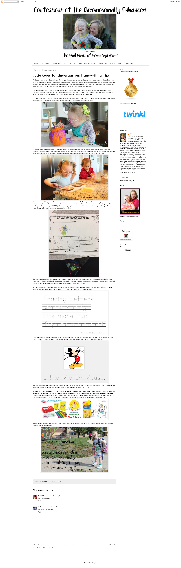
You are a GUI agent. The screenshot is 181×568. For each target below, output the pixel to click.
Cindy (39, 507)
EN (130, 134)
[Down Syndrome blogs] (131, 100)
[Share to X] (56, 481)
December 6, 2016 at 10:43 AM (52, 496)
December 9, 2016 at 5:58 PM (50, 507)
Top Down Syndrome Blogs (128, 103)
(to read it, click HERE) (51, 206)
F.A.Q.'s (72, 63)
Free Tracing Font (40, 287)
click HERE (77, 289)
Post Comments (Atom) (48, 548)
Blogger (94, 563)
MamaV (40, 496)
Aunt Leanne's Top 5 (87, 63)
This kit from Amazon (95, 395)
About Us (45, 63)
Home (36, 63)
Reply (39, 501)
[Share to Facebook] (58, 481)
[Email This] (52, 481)
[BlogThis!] (54, 481)
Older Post (112, 545)
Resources (129, 63)
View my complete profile (127, 172)
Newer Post (37, 545)
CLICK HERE (86, 387)
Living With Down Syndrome (109, 63)
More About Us (59, 63)
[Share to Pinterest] (60, 481)
